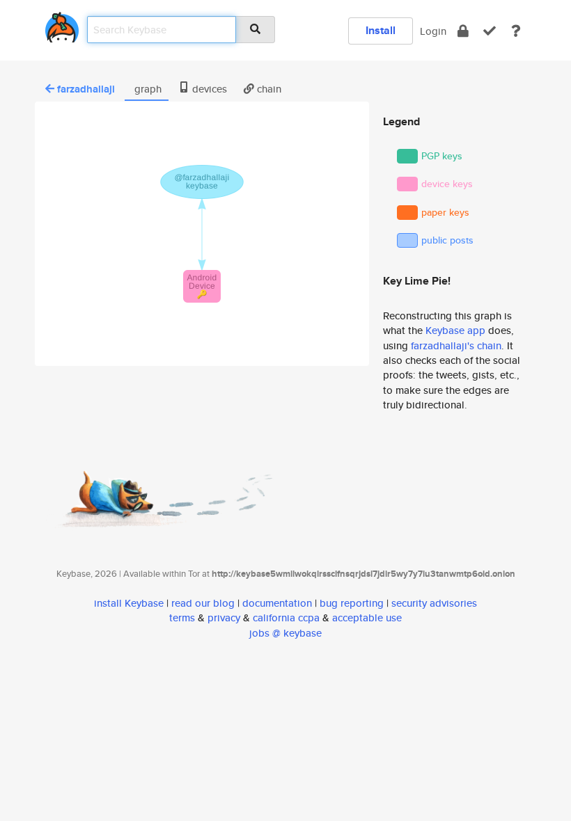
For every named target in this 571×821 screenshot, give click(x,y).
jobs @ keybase (285, 632)
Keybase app (455, 330)
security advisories (434, 603)
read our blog (203, 603)
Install (381, 30)
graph (147, 88)
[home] (62, 25)
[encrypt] (463, 31)
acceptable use (367, 617)
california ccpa (286, 617)
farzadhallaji (86, 89)
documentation (277, 603)
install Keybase (129, 603)
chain (267, 88)
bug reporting (352, 603)
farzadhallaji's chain (456, 345)
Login (433, 31)
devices (208, 88)
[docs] (516, 31)
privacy (224, 617)
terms (182, 617)
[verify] (489, 31)
